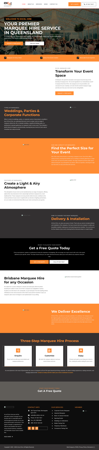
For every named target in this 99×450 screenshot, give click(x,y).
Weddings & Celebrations (61, 420)
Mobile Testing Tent (59, 423)
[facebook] (29, 428)
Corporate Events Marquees (62, 410)
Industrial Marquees (59, 413)
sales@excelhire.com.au (37, 415)
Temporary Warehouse (60, 426)
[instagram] (36, 428)
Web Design (70, 447)
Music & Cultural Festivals (61, 415)
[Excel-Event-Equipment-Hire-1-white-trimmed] (9, 407)
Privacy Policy (83, 447)
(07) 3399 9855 (37, 420)
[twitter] (33, 428)
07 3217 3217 (38, 418)
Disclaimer (90, 447)
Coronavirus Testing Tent (61, 428)
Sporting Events (58, 418)
